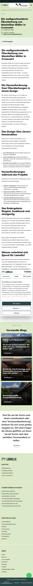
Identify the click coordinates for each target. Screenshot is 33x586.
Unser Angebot (6, 559)
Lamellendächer (6, 521)
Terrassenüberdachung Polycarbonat (12, 501)
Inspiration (5, 562)
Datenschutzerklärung (26, 582)
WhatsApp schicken (7, 470)
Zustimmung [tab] (6, 276)
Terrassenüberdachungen (9, 524)
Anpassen (15, 308)
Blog (5, 10)
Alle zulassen (16, 303)
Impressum (17, 582)
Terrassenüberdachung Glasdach (11, 498)
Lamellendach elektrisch (8, 491)
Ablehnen (16, 313)
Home (2, 10)
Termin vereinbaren (7, 475)
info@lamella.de (6, 468)
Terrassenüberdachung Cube (10, 503)
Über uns (4, 557)
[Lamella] (16, 459)
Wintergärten (5, 536)
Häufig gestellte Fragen (8, 569)
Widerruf (4, 539)
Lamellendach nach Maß (8, 496)
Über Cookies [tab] (27, 276)
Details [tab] (17, 276)
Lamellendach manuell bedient (10, 493)
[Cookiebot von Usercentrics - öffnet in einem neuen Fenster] (24, 272)
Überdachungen (6, 534)
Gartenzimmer (6, 529)
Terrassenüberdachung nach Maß (11, 506)
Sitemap (4, 571)
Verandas (4, 531)
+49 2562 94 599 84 (7, 473)
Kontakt (4, 567)
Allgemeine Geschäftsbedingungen (6, 582)
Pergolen (4, 526)
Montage (4, 564)
